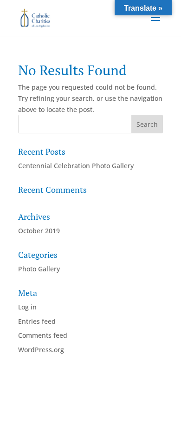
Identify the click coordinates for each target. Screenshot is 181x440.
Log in (27, 306)
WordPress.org (41, 349)
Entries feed (37, 321)
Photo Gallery (39, 268)
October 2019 (39, 230)
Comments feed (42, 335)
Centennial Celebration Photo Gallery (76, 165)
